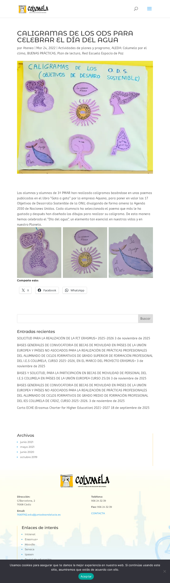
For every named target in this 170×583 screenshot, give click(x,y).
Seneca (29, 549)
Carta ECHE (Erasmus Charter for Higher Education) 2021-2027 (63, 408)
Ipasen (29, 554)
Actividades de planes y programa (84, 48)
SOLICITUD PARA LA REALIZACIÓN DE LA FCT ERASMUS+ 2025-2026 (65, 338)
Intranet (30, 534)
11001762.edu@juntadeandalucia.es (39, 514)
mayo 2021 (27, 446)
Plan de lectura (68, 53)
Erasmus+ (31, 539)
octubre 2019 (28, 457)
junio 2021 (26, 442)
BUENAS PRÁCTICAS (41, 53)
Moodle (30, 544)
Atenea (28, 48)
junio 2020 (27, 452)
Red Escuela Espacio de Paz (103, 53)
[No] (164, 571)
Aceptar (86, 576)
